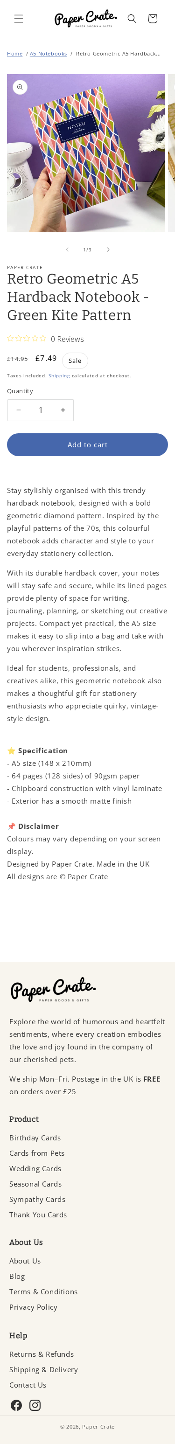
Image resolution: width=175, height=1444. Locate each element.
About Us (25, 1260)
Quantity (20, 391)
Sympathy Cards (37, 1199)
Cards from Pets (37, 1153)
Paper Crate (98, 1426)
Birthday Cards (35, 1137)
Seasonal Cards (35, 1183)
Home (14, 53)
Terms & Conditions (43, 1291)
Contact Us (28, 1384)
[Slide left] (67, 249)
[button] (18, 18)
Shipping (59, 375)
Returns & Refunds (41, 1354)
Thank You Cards (38, 1214)
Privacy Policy (33, 1307)
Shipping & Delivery (43, 1369)
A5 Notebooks (48, 53)
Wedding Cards (35, 1168)
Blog (17, 1276)
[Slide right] (108, 249)
